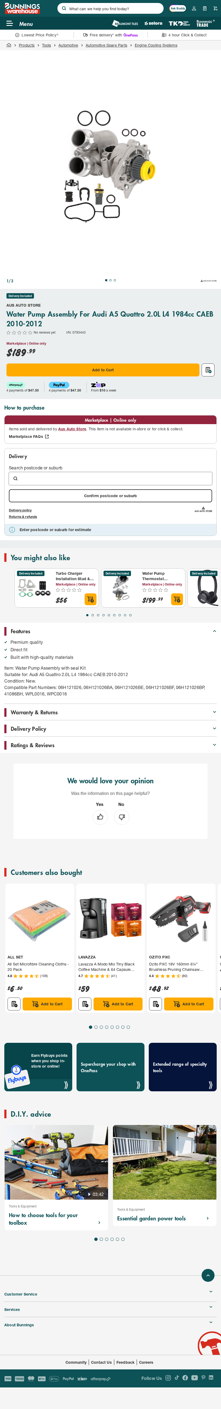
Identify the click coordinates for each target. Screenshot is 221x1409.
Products (26, 45)
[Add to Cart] (90, 599)
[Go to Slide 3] (115, 280)
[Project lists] (204, 8)
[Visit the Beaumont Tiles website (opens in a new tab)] (125, 23)
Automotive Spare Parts (106, 45)
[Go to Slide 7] (120, 615)
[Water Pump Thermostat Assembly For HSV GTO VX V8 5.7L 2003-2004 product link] (120, 588)
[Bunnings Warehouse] (22, 12)
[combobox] (110, 8)
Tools (46, 45)
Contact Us (101, 1362)
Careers (146, 1362)
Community (76, 1362)
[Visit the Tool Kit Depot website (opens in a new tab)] (179, 23)
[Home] (8, 45)
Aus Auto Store (23, 305)
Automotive (68, 45)
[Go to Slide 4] (103, 615)
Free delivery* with (106, 35)
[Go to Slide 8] (125, 615)
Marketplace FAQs (26, 436)
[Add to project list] (208, 369)
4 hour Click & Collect (187, 35)
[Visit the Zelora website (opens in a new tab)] (153, 23)
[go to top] (208, 1275)
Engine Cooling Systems (156, 45)
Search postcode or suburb (35, 467)
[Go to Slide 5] (109, 615)
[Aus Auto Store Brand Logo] (209, 281)
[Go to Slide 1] (106, 280)
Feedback (125, 1362)
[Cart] (215, 8)
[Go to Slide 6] (114, 615)
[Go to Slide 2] (110, 280)
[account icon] (194, 8)
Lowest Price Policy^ (40, 35)
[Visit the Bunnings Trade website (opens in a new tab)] (205, 23)
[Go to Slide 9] (130, 615)
